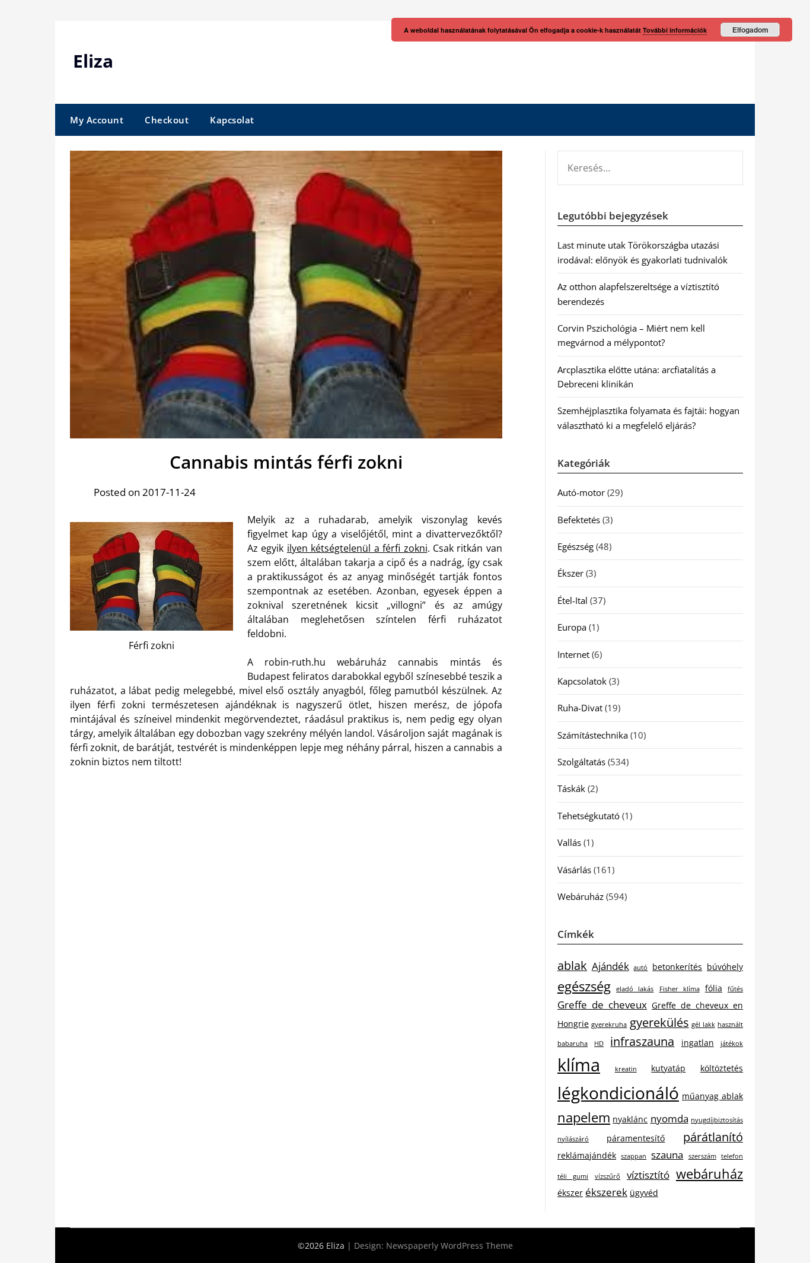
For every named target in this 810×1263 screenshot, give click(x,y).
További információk (675, 30)
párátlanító (713, 1137)
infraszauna (642, 1041)
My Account (96, 120)
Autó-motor (581, 492)
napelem (583, 1117)
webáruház (709, 1173)
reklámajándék (586, 1155)
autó (640, 967)
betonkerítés (677, 966)
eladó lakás (634, 989)
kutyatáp (668, 1068)
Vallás (569, 842)
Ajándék (610, 966)
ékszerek (606, 1192)
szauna (667, 1155)
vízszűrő (607, 1176)
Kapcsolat (232, 120)
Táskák (571, 788)
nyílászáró (573, 1139)
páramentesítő (636, 1138)
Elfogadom (750, 29)
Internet (573, 654)
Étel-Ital (572, 600)
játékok (731, 1043)
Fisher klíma (679, 989)
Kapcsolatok (582, 681)
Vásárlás (574, 870)
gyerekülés (659, 1022)
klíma (578, 1065)
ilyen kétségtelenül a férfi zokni (357, 548)
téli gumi (572, 1176)
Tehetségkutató (588, 816)
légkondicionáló (618, 1092)
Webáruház (580, 896)
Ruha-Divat (579, 708)
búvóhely (725, 966)
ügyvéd (644, 1192)
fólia (713, 988)
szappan (633, 1156)
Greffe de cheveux (602, 1004)
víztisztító (648, 1175)
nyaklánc (630, 1119)
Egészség (575, 546)
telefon (732, 1156)
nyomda (669, 1118)
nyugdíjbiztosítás (717, 1120)
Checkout (167, 120)
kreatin (626, 1069)
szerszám (702, 1156)
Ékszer (570, 573)
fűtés (735, 989)
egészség (584, 986)
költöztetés (721, 1068)
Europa (571, 627)
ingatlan (697, 1042)
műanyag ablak (712, 1096)
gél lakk (703, 1024)
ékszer (570, 1192)
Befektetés (578, 520)
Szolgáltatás (581, 762)
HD (599, 1043)
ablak (572, 965)
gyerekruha (609, 1024)
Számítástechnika (592, 735)
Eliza (93, 61)
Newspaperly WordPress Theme (449, 1245)
